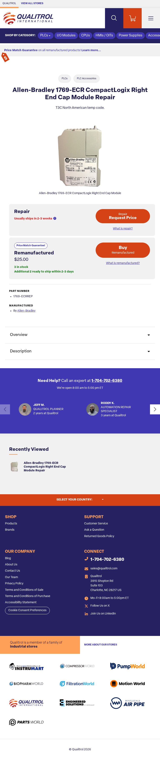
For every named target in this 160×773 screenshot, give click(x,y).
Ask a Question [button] (94, 529)
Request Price (123, 216)
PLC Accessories (86, 78)
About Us (11, 564)
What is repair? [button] (123, 228)
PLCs (65, 78)
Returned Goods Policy (99, 536)
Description (20, 351)
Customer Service (96, 523)
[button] (55, 218)
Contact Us (12, 570)
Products (11, 523)
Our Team (11, 577)
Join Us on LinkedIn (103, 613)
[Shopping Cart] (132, 18)
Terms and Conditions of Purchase (27, 596)
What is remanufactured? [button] (123, 263)
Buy (123, 250)
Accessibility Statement (20, 602)
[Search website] (114, 18)
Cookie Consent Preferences (27, 610)
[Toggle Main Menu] (151, 18)
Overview (19, 335)
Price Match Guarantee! (30, 245)
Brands (9, 529)
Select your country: (80, 499)
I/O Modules (66, 35)
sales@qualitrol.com (103, 568)
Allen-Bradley (26, 310)
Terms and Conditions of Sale (24, 590)
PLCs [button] (44, 35)
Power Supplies (130, 35)
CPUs (85, 35)
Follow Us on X (100, 605)
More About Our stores (100, 645)
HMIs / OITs (104, 35)
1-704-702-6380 (106, 381)
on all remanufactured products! (52, 50)
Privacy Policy (14, 583)
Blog (8, 558)
